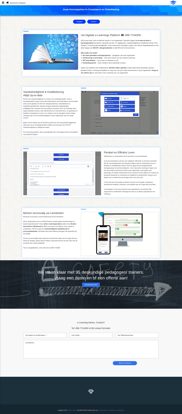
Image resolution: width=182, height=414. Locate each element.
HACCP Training (102, 410)
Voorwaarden (120, 410)
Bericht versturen (125, 363)
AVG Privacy (112, 410)
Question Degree (71, 410)
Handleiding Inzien (91, 284)
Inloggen (79, 21)
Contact (93, 21)
